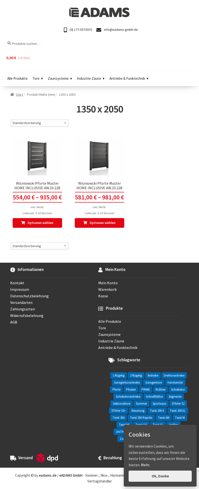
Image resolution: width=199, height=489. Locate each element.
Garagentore (153, 382)
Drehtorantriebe (174, 375)
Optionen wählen (40, 223)
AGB (13, 322)
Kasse (103, 295)
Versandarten (21, 302)
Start (19, 94)
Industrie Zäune (89, 78)
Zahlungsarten (22, 309)
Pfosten (131, 389)
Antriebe (153, 375)
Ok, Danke (160, 475)
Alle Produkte (17, 78)
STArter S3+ (118, 411)
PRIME (145, 389)
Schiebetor (178, 389)
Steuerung (137, 411)
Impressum (19, 289)
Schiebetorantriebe (128, 396)
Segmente (175, 396)
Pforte (116, 389)
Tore (36, 78)
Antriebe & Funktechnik (127, 78)
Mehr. (145, 464)
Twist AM (163, 418)
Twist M (180, 418)
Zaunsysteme (58, 78)
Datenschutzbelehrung (29, 295)
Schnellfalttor (154, 396)
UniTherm (122, 432)
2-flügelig (136, 375)
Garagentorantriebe (127, 382)
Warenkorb (107, 289)
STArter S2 (178, 404)
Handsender (175, 382)
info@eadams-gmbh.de (120, 29)
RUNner (161, 389)
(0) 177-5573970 (80, 29)
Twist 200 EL (178, 411)
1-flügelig (118, 375)
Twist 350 (118, 418)
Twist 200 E (157, 411)
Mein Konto (108, 282)
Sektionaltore (121, 404)
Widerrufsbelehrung (26, 315)
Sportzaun (159, 404)
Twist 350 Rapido (141, 418)
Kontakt (17, 282)
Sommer (141, 404)
